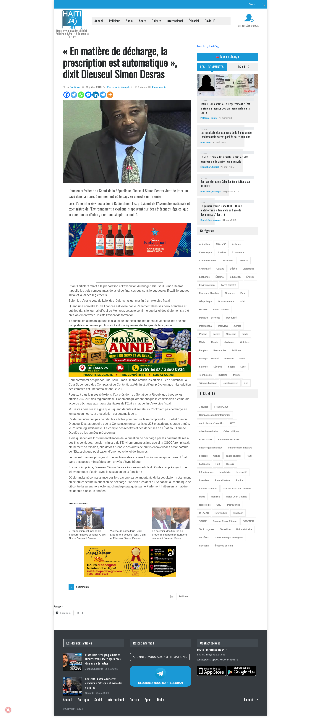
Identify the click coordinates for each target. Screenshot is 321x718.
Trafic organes (206, 529)
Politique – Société (209, 358)
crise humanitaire (208, 431)
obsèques (229, 342)
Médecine (231, 334)
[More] (110, 95)
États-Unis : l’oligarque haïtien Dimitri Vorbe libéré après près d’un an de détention (103, 659)
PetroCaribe (233, 505)
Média (202, 342)
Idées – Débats (221, 309)
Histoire (203, 309)
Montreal (215, 496)
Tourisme (222, 375)
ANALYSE (221, 244)
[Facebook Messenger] (88, 95)
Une (246, 383)
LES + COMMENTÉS (212, 66)
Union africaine (244, 529)
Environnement (207, 285)
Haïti (242, 301)
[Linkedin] (95, 95)
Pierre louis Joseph (118, 87)
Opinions (244, 342)
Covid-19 (210, 20)
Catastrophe (205, 252)
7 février (203, 407)
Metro (202, 496)
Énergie (250, 277)
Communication (207, 260)
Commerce (238, 252)
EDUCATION (205, 439)
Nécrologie (205, 505)
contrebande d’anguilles (211, 423)
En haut (248, 699)
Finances (230, 293)
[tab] (212, 68)
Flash (243, 293)
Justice (237, 326)
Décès (233, 268)
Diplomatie (248, 268)
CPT (232, 423)
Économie (204, 277)
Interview (223, 326)
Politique (114, 20)
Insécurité (231, 317)
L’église (203, 334)
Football (203, 456)
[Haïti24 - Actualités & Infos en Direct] (72, 25)
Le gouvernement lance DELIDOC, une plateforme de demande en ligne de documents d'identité (221, 210)
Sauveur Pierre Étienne (225, 521)
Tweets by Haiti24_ (208, 46)
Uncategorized (230, 383)
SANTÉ (203, 521)
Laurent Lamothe (208, 488)
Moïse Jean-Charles (236, 496)
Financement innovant (240, 447)
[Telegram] (103, 95)
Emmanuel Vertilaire (228, 439)
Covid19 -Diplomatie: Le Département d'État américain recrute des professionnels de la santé (225, 108)
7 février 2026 (221, 407)
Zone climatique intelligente (229, 537)
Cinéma (222, 252)
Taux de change (229, 56)
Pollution (229, 358)
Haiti (249, 456)
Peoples (203, 350)
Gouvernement (226, 301)
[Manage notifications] (8, 710)
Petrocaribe (219, 350)
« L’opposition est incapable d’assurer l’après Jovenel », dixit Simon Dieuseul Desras (87, 534)
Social (129, 20)
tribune (237, 375)
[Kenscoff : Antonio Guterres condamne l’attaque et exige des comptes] (72, 686)
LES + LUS (242, 66)
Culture (156, 20)
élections (204, 545)
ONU (218, 505)
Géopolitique (205, 301)
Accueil (98, 20)
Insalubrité (225, 472)
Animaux (236, 244)
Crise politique (231, 431)
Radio (160, 699)
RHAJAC (204, 513)
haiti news (204, 464)
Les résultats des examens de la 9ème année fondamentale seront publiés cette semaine (226, 134)
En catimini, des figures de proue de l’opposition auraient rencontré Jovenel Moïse (169, 534)
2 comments (159, 87)
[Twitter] (74, 95)
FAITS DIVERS (228, 285)
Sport (142, 20)
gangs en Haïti (233, 456)
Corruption (227, 260)
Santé (214, 118)
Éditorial (194, 20)
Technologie (214, 220)
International (175, 20)
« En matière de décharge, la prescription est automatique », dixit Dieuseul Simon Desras (120, 62)
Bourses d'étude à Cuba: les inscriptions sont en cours (226, 183)
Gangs (216, 456)
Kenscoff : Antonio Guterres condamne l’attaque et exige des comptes (103, 683)
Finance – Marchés (209, 293)
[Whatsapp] (81, 95)
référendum (221, 513)
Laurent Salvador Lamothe (237, 488)
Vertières (204, 537)
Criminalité (205, 268)
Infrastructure (206, 472)
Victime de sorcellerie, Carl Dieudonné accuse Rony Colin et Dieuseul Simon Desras (128, 534)
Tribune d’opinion (208, 383)
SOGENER (248, 521)
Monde (214, 342)
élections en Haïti (224, 545)
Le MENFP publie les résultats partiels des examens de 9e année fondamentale (224, 159)
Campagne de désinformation (214, 415)
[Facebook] (66, 95)
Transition (225, 529)
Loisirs (216, 334)
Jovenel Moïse (222, 480)
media (245, 334)
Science (203, 366)
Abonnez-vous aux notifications (160, 656)
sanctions (238, 513)
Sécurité (217, 366)
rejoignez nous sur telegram (160, 682)
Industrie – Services (209, 317)
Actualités (204, 244)
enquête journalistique (211, 447)
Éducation (205, 142)
